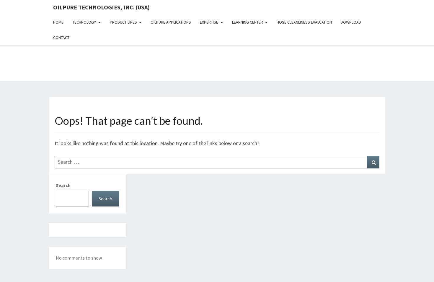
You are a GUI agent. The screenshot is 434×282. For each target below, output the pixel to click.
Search (63, 185)
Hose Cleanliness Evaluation (304, 22)
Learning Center (247, 22)
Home (58, 22)
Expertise (209, 22)
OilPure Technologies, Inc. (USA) (101, 7)
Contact (61, 37)
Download (351, 22)
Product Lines (123, 22)
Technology (84, 22)
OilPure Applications (171, 22)
